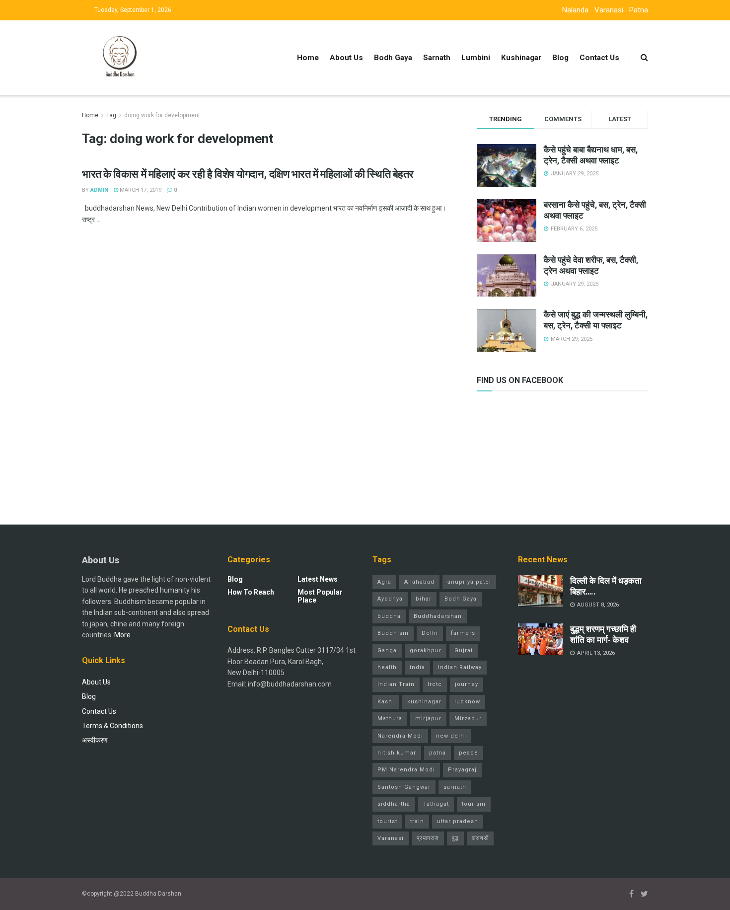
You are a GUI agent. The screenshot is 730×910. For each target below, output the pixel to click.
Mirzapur (468, 718)
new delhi (451, 736)
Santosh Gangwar (404, 787)
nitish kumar (396, 753)
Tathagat (436, 804)
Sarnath (436, 57)
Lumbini (475, 57)
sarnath (454, 787)
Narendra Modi (400, 736)
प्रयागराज (428, 838)
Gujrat (463, 650)
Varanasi (608, 9)
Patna (638, 9)
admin (99, 190)
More (122, 635)
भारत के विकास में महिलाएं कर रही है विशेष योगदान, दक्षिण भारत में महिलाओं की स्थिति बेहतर (248, 174)
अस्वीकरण (95, 740)
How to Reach (250, 592)
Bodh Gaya (393, 57)
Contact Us (599, 57)
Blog (560, 57)
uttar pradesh (457, 821)
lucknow (467, 701)
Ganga (387, 650)
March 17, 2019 (139, 190)
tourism (474, 804)
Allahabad (419, 582)
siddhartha (393, 804)
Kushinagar (521, 57)
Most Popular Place (320, 596)
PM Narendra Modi (406, 769)
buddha (389, 616)
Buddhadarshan (438, 616)
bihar (424, 599)
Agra (384, 582)
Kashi (385, 701)
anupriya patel (469, 582)
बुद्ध (455, 838)
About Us (346, 57)
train (417, 821)
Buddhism (393, 633)
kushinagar (424, 701)
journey (466, 684)
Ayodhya (390, 599)
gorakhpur (425, 650)
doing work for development (162, 115)
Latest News (317, 579)
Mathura (389, 718)
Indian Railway (460, 667)
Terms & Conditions (112, 726)
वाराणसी (480, 838)
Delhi (430, 633)
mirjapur (428, 718)
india (417, 667)
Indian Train (396, 684)
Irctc (435, 684)
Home (308, 57)
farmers (463, 633)
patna (437, 753)
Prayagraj (462, 769)
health (387, 667)
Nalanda (575, 9)
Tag (111, 115)
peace (468, 753)
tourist (387, 821)
